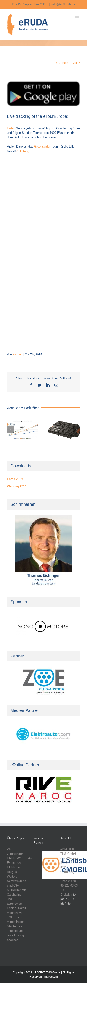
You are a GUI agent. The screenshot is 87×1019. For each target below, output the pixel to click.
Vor (75, 63)
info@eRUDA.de (63, 4)
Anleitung (22, 151)
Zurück (63, 63)
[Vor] (76, 429)
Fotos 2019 (15, 479)
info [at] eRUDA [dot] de (68, 899)
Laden (11, 128)
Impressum (51, 976)
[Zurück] (10, 429)
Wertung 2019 (16, 486)
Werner (17, 354)
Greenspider (42, 146)
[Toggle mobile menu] (77, 16)
